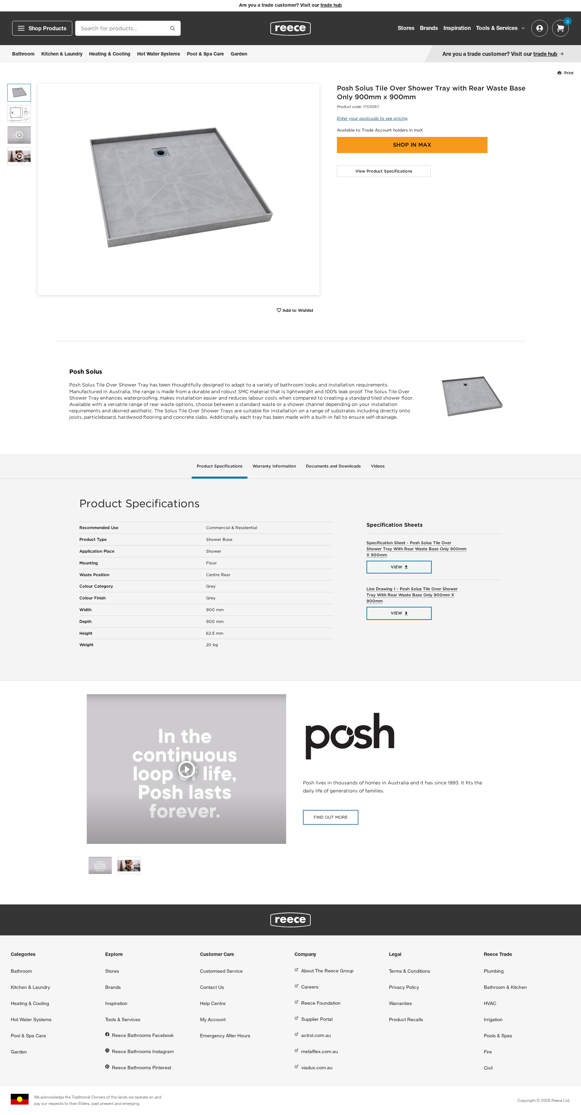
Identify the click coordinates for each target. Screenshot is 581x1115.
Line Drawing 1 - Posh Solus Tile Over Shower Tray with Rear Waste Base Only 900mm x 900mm (412, 594)
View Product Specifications (383, 171)
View (396, 566)
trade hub (331, 5)
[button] (311, 189)
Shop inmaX (412, 145)
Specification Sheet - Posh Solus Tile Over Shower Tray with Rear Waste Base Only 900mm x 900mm (416, 548)
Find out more (331, 817)
